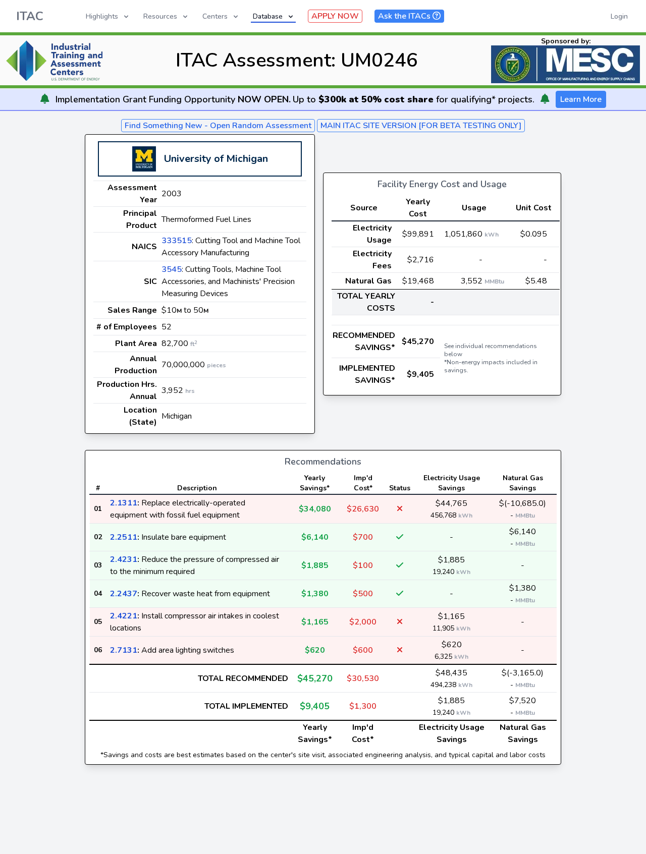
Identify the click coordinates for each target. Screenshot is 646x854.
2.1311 (123, 502)
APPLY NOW (335, 16)
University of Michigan (216, 158)
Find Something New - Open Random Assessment (218, 125)
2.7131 (123, 650)
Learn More (581, 99)
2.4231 (123, 559)
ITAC (29, 16)
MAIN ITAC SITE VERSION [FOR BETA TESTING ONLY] (420, 125)
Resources (160, 16)
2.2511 (123, 537)
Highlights (102, 16)
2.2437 (123, 593)
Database (268, 16)
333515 (177, 240)
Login (619, 16)
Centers (215, 16)
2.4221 (123, 615)
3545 (172, 269)
